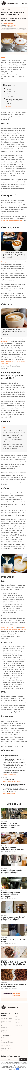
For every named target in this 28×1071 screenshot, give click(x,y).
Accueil (3, 9)
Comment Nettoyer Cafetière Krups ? (13, 941)
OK (17, 1069)
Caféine (9, 103)
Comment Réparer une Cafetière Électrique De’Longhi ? (10, 895)
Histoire (8, 89)
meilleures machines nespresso (12, 221)
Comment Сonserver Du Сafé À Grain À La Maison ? (13, 918)
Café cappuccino (12, 94)
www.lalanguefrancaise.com (12, 781)
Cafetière (18, 1022)
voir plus (8, 106)
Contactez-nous (6, 1045)
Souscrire (23, 1059)
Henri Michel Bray (8, 23)
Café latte (10, 96)
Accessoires (18, 1025)
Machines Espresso (4, 1026)
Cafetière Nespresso (4, 1031)
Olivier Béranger (11, 25)
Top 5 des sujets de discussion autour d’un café (12, 849)
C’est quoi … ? (10, 91)
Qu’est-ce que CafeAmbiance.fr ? (7, 1041)
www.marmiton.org (9, 793)
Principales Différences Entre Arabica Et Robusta (13, 985)
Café (16, 1016)
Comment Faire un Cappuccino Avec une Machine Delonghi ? (10, 825)
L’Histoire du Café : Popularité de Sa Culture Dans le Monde (13, 963)
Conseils (8, 9)
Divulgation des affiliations (6, 1049)
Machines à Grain (6, 1018)
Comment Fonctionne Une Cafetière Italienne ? (12, 871)
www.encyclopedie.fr (9, 774)
